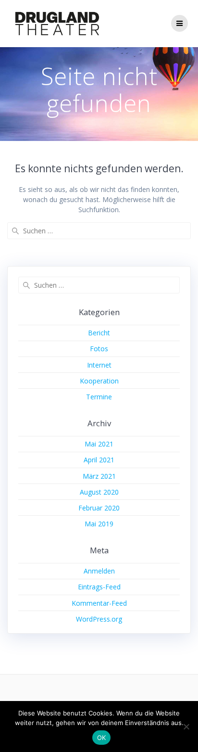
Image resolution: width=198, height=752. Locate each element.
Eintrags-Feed (99, 586)
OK (101, 737)
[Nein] (186, 726)
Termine (99, 396)
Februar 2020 (99, 507)
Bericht (99, 332)
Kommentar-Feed (99, 603)
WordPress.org (99, 619)
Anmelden (99, 570)
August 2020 (99, 492)
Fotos (99, 348)
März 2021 (99, 476)
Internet (99, 365)
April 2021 (99, 459)
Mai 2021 (99, 443)
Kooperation (99, 380)
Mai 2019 (99, 523)
